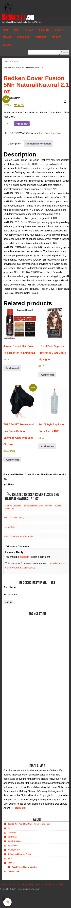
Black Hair (44, 30)
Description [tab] (14, 143)
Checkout (7, 45)
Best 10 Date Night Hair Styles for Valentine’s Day (29, 824)
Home (5, 30)
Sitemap (29, 30)
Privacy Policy (14, 850)
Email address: (11, 594)
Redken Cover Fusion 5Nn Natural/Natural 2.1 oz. (36, 85)
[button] (65, 102)
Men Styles (60, 30)
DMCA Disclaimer (15, 841)
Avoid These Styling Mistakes (24, 867)
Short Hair (40, 37)
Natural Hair (23, 37)
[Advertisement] (22, 737)
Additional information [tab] (38, 143)
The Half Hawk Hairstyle (15, 518)
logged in (24, 556)
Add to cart (22, 123)
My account (13, 845)
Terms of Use (13, 871)
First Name (9, 587)
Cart (9, 828)
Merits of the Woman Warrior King (19, 536)
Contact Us (12, 837)
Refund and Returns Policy (19, 854)
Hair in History (10, 527)
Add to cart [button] (12, 368)
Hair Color (44, 133)
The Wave (56, 37)
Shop (16, 30)
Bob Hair (7, 37)
